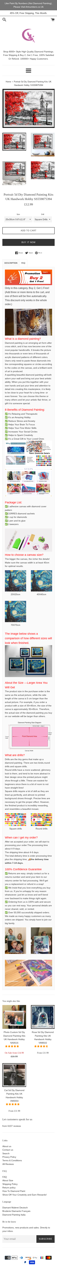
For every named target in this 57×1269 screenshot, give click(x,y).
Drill (42, 214)
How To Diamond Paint (13, 1191)
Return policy (9, 1187)
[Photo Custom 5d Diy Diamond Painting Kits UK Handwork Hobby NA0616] (14, 1017)
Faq (23, 263)
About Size (7, 1180)
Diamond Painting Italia (13, 1214)
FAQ (4, 1177)
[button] (12, 1046)
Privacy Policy (9, 1157)
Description (10, 263)
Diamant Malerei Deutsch (15, 1207)
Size (18, 214)
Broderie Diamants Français (16, 1211)
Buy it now (28, 242)
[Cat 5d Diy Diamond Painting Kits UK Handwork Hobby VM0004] (14, 1075)
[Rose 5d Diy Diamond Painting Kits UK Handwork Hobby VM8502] (43, 1017)
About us (6, 1146)
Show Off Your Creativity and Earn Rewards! (24, 1194)
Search (6, 1153)
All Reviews (8, 1164)
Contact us (7, 1150)
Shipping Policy (10, 1184)
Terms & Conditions (12, 1160)
